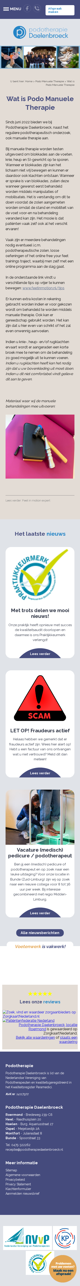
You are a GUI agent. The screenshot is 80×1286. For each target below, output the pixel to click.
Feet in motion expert (36, 500)
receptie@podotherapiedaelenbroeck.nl (34, 1149)
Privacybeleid (15, 1179)
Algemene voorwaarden (23, 1175)
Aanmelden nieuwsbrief (22, 1193)
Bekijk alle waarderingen (35, 1037)
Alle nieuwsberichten (40, 933)
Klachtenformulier (18, 1189)
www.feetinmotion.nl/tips (43, 288)
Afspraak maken (55, 10)
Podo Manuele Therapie (49, 81)
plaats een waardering (68, 1039)
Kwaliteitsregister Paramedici (31, 1087)
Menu (15, 9)
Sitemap (11, 1170)
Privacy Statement (18, 1184)
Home (28, 81)
